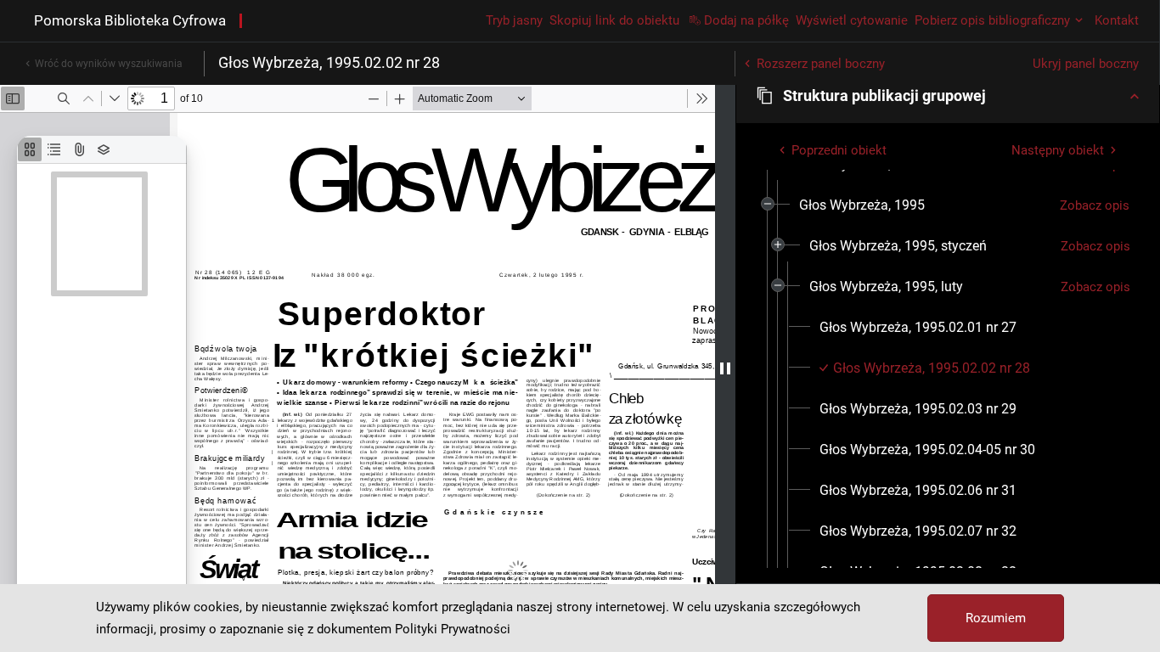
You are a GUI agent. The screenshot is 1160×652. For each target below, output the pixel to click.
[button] (947, 96)
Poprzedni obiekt (839, 150)
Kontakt (1117, 20)
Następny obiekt (1057, 150)
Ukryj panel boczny (1086, 63)
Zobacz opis (1094, 205)
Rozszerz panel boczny (821, 63)
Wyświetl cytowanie (852, 20)
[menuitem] (862, 205)
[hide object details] (725, 368)
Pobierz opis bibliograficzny (992, 20)
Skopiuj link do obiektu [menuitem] (614, 20)
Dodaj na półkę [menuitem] (746, 20)
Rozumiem (996, 618)
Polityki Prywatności (452, 629)
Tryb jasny (514, 20)
